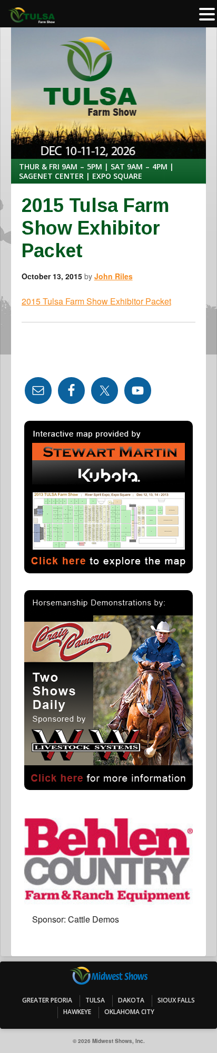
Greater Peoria (47, 1000)
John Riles (113, 276)
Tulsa (95, 1000)
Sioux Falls (176, 1000)
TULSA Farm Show (108, 59)
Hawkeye (77, 1011)
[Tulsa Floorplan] (109, 497)
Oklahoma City (129, 1011)
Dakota (131, 1000)
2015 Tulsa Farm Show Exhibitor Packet (96, 301)
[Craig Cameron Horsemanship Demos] (109, 690)
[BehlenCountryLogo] (109, 857)
